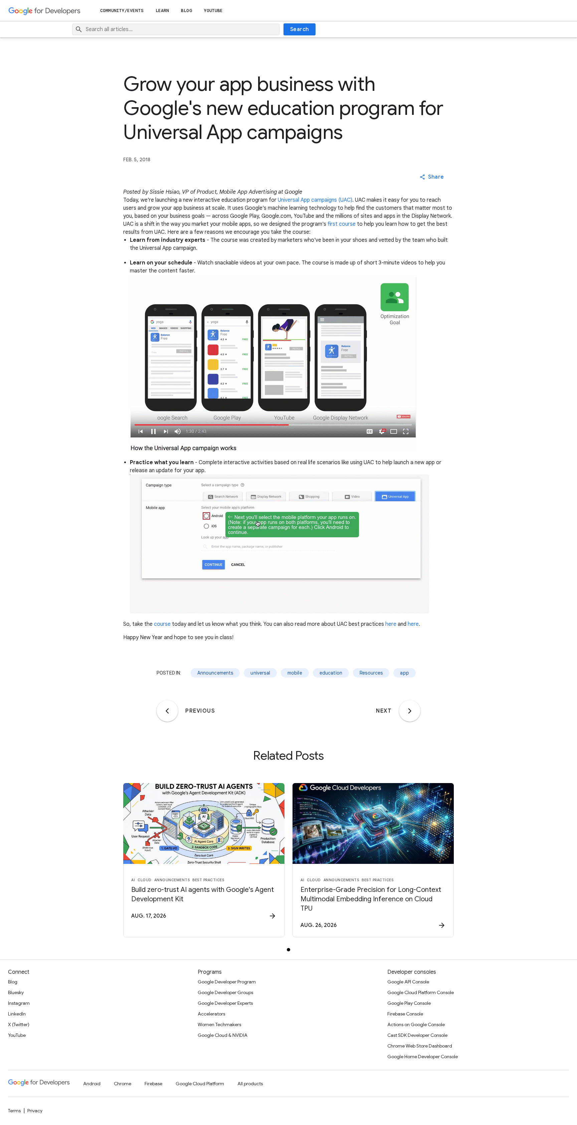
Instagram (19, 1003)
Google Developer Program (227, 982)
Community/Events (122, 10)
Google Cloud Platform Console (420, 992)
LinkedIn (17, 1014)
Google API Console (408, 982)
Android (92, 1084)
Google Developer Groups (225, 992)
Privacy (34, 1111)
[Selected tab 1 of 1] (288, 949)
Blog (186, 10)
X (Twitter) (18, 1024)
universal (260, 673)
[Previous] (167, 711)
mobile (294, 673)
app (404, 673)
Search (299, 29)
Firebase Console (405, 1014)
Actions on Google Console (416, 1024)
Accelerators (211, 1014)
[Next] (409, 711)
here (390, 624)
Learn (162, 10)
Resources (371, 673)
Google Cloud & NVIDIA (222, 1035)
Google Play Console (409, 1003)
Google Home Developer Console (422, 1057)
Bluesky (16, 992)
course (162, 624)
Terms (14, 1111)
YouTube (213, 10)
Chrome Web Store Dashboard (419, 1046)
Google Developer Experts (225, 1003)
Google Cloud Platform (200, 1084)
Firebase (153, 1084)
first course (342, 224)
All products (250, 1084)
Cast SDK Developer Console (417, 1035)
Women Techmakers (219, 1024)
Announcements (215, 673)
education (331, 673)
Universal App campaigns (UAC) (315, 200)
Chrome (122, 1084)
